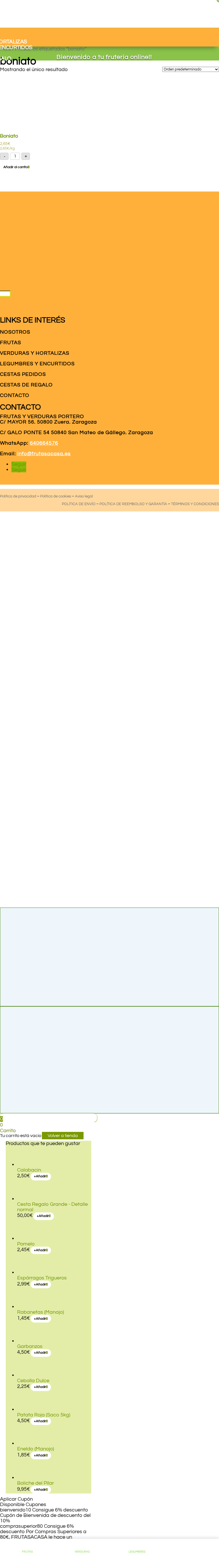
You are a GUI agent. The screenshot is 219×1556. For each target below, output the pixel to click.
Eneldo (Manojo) (35, 1449)
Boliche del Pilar (35, 1483)
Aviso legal (84, 496)
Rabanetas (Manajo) (40, 1312)
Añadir (40, 1176)
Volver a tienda (63, 1135)
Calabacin (29, 1170)
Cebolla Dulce (33, 1380)
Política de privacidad (18, 496)
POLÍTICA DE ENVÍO (79, 504)
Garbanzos (29, 1346)
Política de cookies (55, 496)
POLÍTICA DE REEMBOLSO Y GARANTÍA (133, 504)
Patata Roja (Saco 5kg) (43, 1415)
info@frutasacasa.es (44, 453)
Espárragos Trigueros (42, 1278)
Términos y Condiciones (195, 504)
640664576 (44, 443)
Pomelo (26, 1244)
